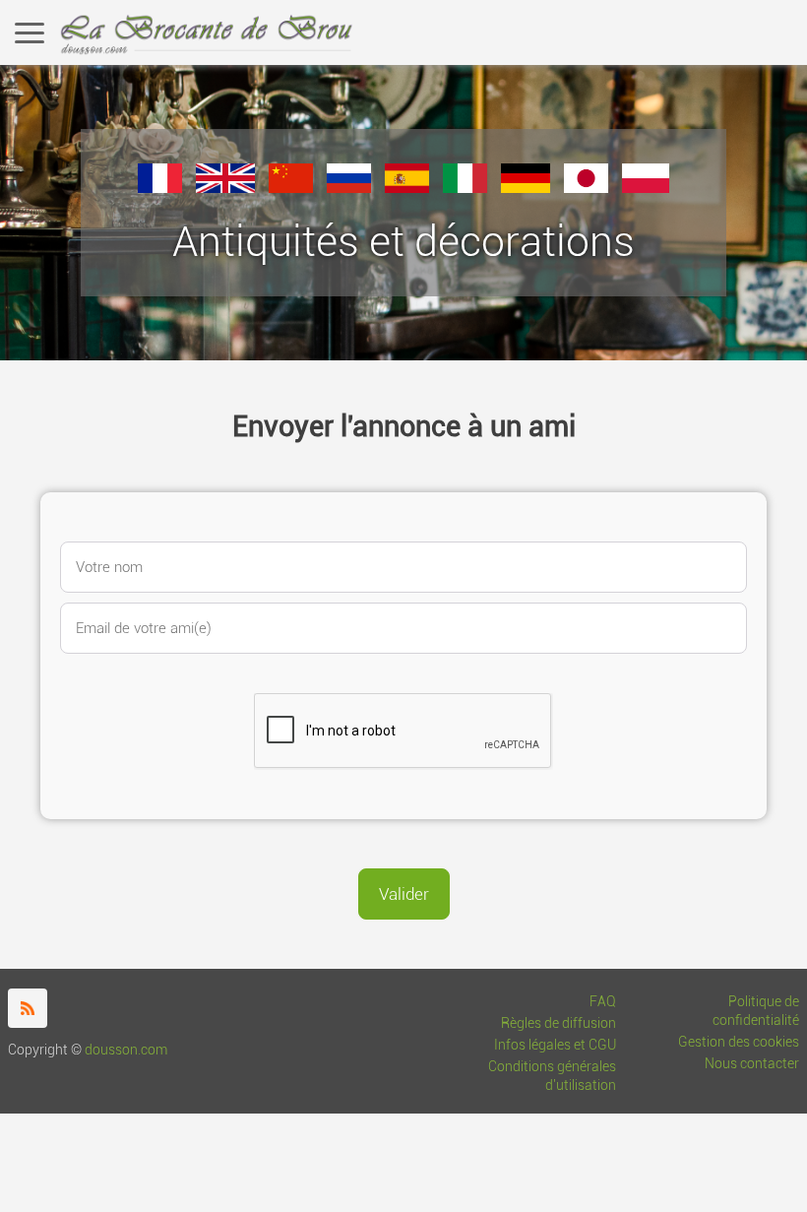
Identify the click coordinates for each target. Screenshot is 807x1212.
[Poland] (645, 187)
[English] (225, 187)
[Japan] (586, 187)
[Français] (160, 187)
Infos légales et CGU (555, 1045)
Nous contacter (752, 1063)
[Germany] (525, 187)
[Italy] (465, 187)
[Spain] (407, 187)
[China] (291, 187)
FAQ (603, 1001)
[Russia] (349, 187)
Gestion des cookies (738, 1042)
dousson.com (126, 1050)
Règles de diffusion (558, 1023)
